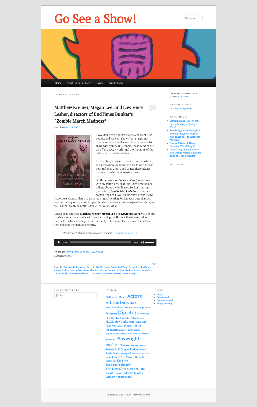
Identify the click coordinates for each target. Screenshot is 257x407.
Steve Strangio (61, 273)
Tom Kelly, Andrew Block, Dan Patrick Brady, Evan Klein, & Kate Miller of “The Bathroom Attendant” (185, 135)
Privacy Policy (116, 82)
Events (100, 82)
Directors (68, 267)
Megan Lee (147, 270)
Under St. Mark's (132, 373)
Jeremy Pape (101, 270)
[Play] (59, 242)
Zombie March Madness (100, 273)
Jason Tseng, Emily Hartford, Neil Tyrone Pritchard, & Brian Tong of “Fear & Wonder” (185, 152)
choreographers (130, 307)
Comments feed (165, 300)
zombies (117, 273)
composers (143, 307)
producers (114, 344)
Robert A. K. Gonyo (117, 349)
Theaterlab (140, 357)
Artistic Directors (121, 302)
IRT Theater (112, 329)
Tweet (152, 263)
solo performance (130, 353)
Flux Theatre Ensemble (118, 318)
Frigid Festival (137, 318)
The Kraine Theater (118, 364)
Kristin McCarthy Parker (129, 330)
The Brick (122, 360)
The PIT (130, 369)
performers (111, 339)
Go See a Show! (95, 18)
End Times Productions (129, 267)
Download (97, 252)
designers (111, 313)
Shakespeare (137, 349)
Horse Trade (132, 326)
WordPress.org (164, 303)
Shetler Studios (113, 353)
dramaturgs (144, 313)
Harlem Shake (76, 270)
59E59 (108, 297)
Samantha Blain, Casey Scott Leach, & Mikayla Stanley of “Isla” (184, 124)
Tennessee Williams (78, 273)
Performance (79, 267)
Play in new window (77, 252)
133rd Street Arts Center (105, 267)
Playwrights (128, 338)
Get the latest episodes (181, 108)
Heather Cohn (140, 322)
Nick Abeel (132, 333)
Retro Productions (138, 345)
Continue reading (126, 232)
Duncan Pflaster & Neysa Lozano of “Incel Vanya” (182, 145)
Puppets (127, 345)
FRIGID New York (116, 321)
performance (143, 333)
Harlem (65, 270)
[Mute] (142, 242)
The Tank (139, 368)
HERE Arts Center (114, 325)
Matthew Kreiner (133, 270)
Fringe (130, 321)
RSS (69, 255)
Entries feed (163, 297)
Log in (160, 294)
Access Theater (119, 297)
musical (124, 333)
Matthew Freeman (113, 333)
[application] (105, 242)
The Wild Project (113, 373)
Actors (134, 296)
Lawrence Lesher (116, 270)
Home (58, 82)
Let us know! (182, 96)
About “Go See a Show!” (79, 82)
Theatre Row (111, 361)
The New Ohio (116, 369)
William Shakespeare (119, 377)
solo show (145, 353)
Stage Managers (127, 357)
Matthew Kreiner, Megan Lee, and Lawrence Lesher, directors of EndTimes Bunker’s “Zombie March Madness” (98, 114)
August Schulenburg (114, 307)
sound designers (113, 357)
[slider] (150, 242)
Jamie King (89, 270)
